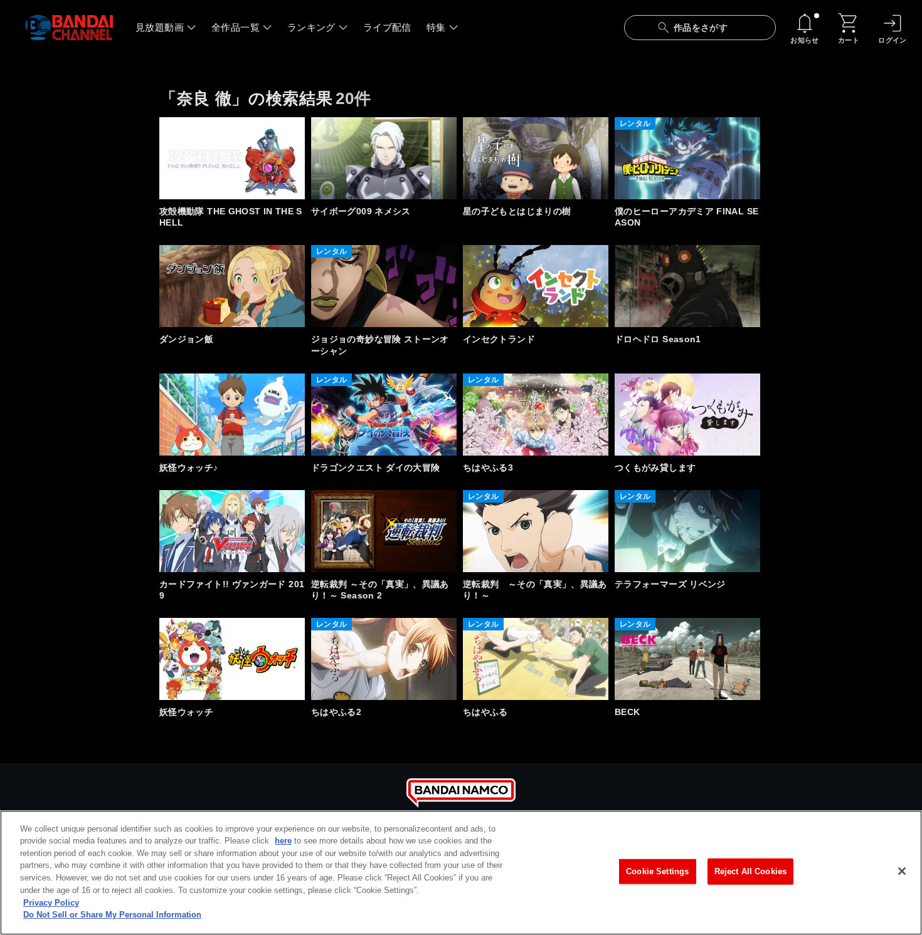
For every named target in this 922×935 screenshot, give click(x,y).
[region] (461, 872)
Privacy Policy (51, 902)
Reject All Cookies (750, 871)
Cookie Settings (657, 871)
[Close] (902, 871)
